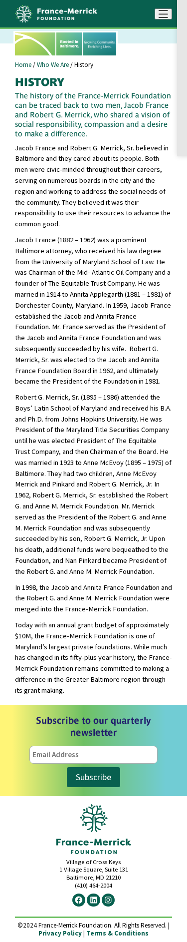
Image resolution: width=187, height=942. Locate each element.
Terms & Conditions (117, 933)
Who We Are (53, 64)
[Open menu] (163, 13)
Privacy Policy (60, 933)
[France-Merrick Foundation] (56, 13)
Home (23, 64)
